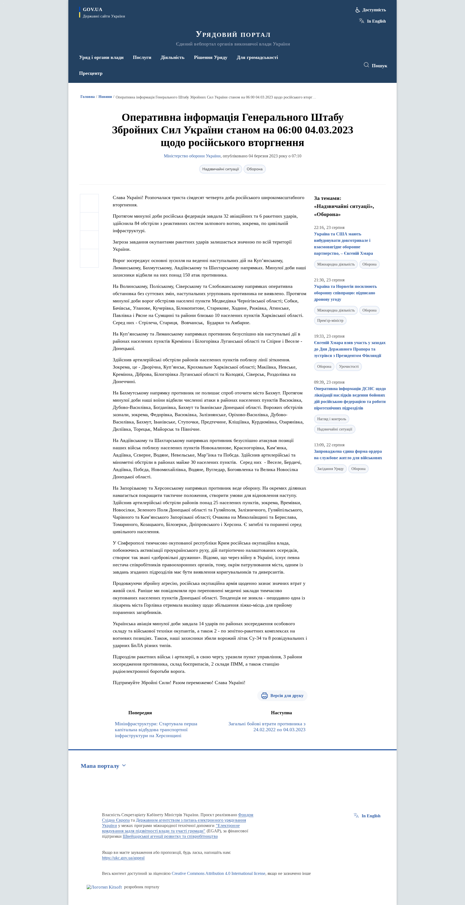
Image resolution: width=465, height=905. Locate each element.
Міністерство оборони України (192, 156)
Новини (105, 97)
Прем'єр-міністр (330, 321)
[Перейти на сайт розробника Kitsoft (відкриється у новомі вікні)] (104, 887)
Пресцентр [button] (91, 73)
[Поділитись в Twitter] (89, 222)
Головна (87, 97)
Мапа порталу (100, 765)
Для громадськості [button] (257, 57)
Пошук (379, 65)
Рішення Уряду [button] (210, 57)
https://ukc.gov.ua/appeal (123, 857)
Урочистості (349, 367)
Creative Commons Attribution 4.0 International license (218, 873)
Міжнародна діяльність (336, 264)
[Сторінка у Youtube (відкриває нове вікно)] (351, 65)
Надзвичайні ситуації (220, 169)
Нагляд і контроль (331, 419)
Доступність (374, 10)
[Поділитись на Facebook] (89, 203)
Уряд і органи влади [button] (101, 57)
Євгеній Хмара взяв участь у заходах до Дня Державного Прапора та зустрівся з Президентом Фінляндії (350, 349)
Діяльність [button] (173, 57)
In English (376, 21)
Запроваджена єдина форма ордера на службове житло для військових (348, 454)
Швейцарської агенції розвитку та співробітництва (170, 836)
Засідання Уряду (330, 469)
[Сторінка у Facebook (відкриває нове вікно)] (331, 65)
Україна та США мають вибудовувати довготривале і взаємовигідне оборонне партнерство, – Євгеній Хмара (343, 244)
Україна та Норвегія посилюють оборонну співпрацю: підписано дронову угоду (345, 293)
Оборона (255, 169)
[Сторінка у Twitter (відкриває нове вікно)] (341, 65)
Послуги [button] (142, 57)
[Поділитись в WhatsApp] (89, 240)
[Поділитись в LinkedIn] (89, 258)
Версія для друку (287, 695)
